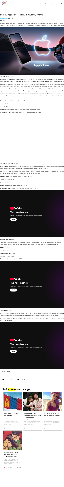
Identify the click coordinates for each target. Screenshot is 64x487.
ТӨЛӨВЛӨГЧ (39, 4)
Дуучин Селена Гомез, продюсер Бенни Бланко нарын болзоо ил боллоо (32, 415)
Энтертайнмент (32, 4)
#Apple (19, 380)
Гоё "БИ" (45, 4)
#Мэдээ (14, 380)
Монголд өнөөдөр (52, 4)
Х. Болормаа (4, 18)
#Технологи (6, 380)
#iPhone (25, 380)
